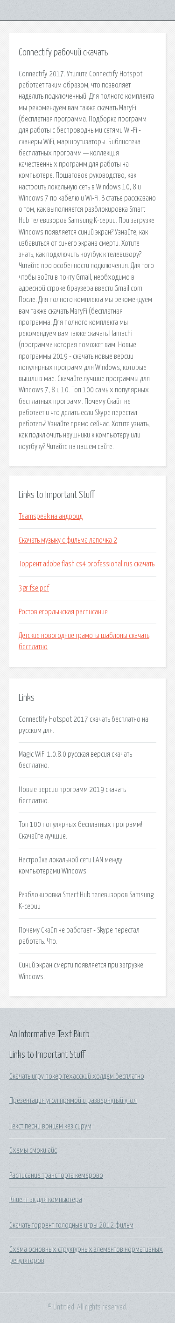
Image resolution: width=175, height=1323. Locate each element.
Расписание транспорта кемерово (56, 1175)
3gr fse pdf (34, 588)
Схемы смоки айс (33, 1150)
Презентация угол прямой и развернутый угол (73, 1100)
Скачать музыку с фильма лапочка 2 (68, 540)
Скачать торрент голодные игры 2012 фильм (71, 1225)
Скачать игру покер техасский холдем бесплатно (76, 1076)
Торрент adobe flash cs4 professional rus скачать (86, 564)
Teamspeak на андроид (51, 516)
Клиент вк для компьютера (45, 1199)
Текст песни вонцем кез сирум (50, 1126)
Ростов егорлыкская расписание (63, 612)
